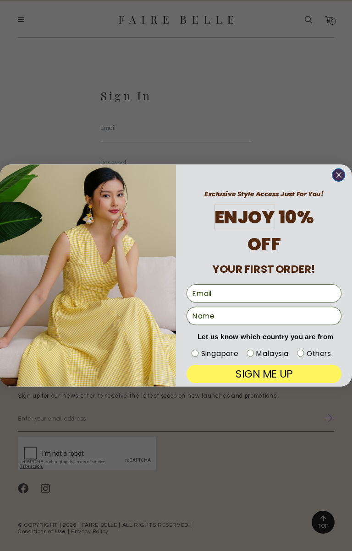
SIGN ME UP (264, 373)
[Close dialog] (338, 175)
